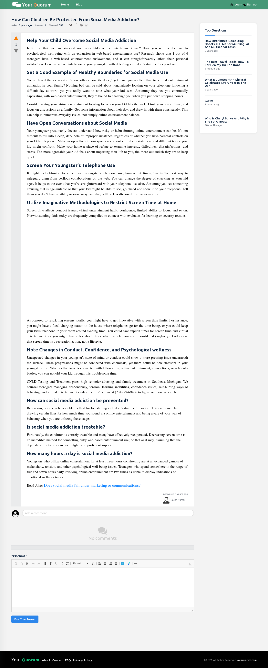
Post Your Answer (25, 619)
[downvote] (16, 51)
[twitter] (69, 25)
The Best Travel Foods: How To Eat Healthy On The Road (227, 63)
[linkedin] (85, 25)
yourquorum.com (247, 660)
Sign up (251, 4)
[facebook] (74, 25)
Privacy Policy (82, 660)
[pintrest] (80, 25)
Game (209, 100)
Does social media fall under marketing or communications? (92, 485)
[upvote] (16, 38)
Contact (57, 660)
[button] (16, 563)
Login (238, 4)
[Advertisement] (107, 269)
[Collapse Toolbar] (190, 564)
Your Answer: (19, 555)
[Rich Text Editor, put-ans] (103, 587)
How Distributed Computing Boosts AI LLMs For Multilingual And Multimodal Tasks (227, 44)
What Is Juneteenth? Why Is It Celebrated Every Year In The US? (225, 82)
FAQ (68, 660)
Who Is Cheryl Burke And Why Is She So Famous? (227, 120)
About (46, 660)
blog (79, 4)
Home (65, 4)
